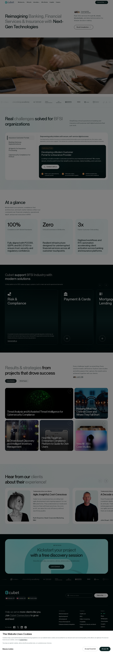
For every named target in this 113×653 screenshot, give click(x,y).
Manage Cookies (8, 649)
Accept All (105, 649)
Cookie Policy (23, 640)
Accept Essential (90, 649)
